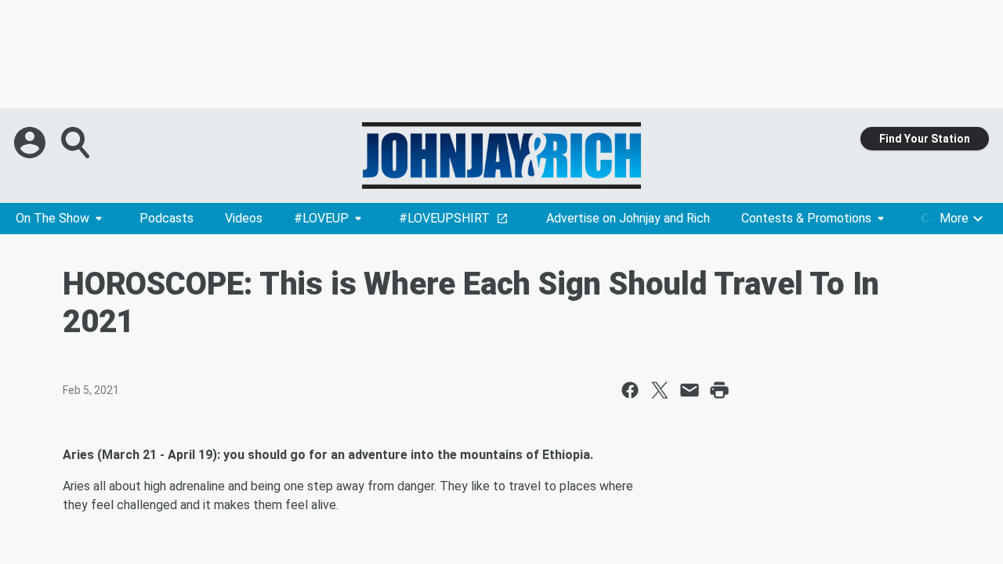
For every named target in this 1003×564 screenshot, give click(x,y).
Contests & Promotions (806, 218)
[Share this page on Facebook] (630, 390)
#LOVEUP (321, 218)
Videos (244, 218)
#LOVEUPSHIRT (444, 218)
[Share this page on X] (660, 390)
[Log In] (31, 142)
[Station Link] (501, 155)
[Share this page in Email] (690, 390)
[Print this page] (719, 390)
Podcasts (166, 218)
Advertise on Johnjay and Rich (628, 218)
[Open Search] (76, 142)
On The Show (52, 218)
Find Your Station (924, 138)
